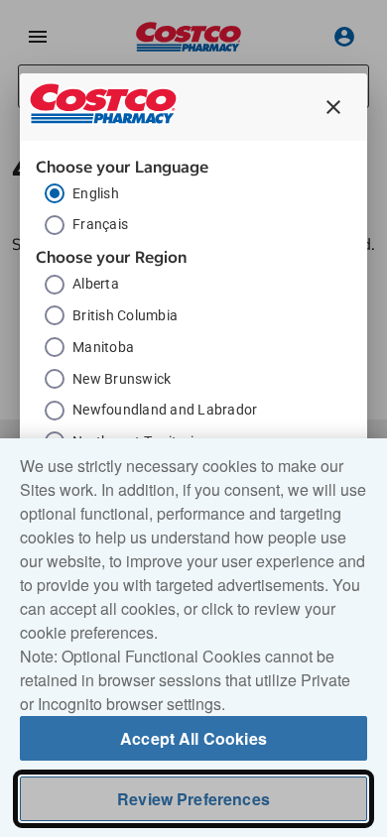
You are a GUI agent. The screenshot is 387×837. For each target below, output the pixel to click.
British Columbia (125, 315)
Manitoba (103, 347)
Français (100, 224)
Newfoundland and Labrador (164, 410)
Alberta (95, 284)
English (95, 193)
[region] (193, 637)
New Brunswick (121, 379)
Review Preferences (193, 798)
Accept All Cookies (193, 738)
